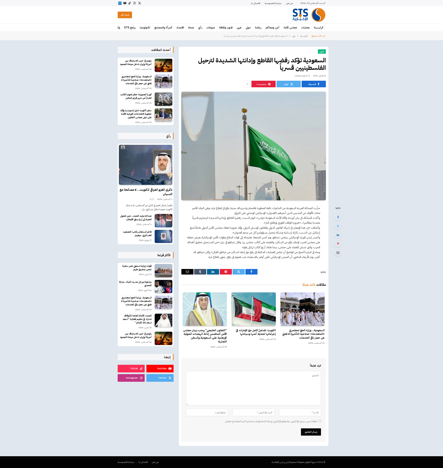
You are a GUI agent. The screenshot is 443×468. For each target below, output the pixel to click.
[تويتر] (337, 226)
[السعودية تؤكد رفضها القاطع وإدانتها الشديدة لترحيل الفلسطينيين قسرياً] (253, 146)
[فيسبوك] (337, 217)
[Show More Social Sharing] (247, 84)
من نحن (289, 3)
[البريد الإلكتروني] (337, 252)
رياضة (258, 27)
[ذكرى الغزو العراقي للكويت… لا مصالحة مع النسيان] (145, 165)
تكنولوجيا (145, 27)
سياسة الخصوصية (273, 3)
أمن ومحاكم (272, 27)
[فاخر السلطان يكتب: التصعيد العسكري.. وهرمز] (163, 236)
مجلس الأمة (290, 27)
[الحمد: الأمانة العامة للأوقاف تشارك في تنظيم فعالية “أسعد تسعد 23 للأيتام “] (163, 320)
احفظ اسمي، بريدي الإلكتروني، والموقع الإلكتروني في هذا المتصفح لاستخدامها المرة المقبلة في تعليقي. (270, 421)
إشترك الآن (125, 14)
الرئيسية (318, 27)
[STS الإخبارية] (308, 15)
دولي (248, 27)
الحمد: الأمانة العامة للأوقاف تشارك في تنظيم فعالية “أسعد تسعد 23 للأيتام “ (137, 319)
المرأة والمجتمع (163, 27)
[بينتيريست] (337, 243)
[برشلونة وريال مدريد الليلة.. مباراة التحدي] (163, 286)
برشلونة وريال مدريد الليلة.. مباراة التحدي (135, 283)
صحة (191, 27)
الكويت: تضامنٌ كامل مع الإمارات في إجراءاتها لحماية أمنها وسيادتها (256, 332)
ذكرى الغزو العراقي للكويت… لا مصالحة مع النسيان (146, 192)
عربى (239, 27)
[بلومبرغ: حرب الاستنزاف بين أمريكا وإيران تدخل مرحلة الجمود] (163, 65)
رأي (200, 27)
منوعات (210, 27)
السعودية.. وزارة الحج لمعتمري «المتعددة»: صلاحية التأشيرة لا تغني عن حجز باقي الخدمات (303, 334)
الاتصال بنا (255, 3)
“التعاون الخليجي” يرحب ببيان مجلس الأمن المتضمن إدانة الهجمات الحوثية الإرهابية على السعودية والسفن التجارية (205, 336)
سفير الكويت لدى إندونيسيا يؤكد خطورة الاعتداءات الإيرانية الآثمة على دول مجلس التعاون (136, 114)
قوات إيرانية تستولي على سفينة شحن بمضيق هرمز (137, 267)
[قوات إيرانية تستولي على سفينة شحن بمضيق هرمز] (163, 270)
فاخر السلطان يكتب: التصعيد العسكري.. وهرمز (137, 233)
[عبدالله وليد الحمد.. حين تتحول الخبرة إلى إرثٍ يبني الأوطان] (163, 220)
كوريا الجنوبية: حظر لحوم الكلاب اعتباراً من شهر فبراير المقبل (136, 96)
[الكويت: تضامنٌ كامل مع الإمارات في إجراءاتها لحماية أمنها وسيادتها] (253, 309)
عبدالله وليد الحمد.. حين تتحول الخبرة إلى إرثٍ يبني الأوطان (136, 217)
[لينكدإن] (337, 234)
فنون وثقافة (226, 27)
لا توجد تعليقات (301, 75)
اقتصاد (180, 27)
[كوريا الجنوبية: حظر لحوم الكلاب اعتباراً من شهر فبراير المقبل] (163, 99)
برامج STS (130, 27)
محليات (305, 27)
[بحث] (119, 28)
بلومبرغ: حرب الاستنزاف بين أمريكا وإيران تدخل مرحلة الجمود (136, 62)
